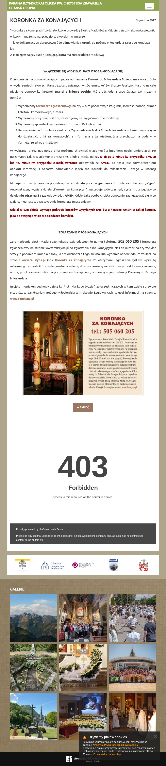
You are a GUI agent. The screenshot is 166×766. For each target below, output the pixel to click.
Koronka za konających (72, 260)
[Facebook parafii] (83, 565)
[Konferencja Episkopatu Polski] (53, 565)
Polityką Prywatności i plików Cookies (116, 745)
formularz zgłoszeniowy (53, 106)
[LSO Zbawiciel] (113, 565)
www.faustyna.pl (34, 260)
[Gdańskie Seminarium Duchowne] (22, 565)
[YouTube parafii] (144, 565)
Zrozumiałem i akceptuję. (107, 754)
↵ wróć (83, 407)
